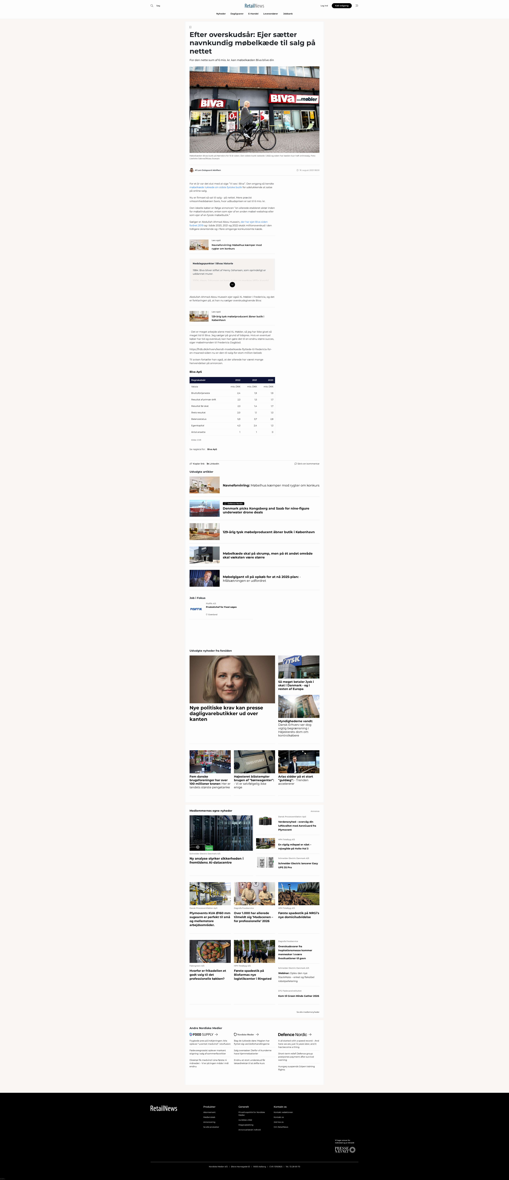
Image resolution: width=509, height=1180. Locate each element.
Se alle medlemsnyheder (308, 1012)
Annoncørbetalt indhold (249, 1130)
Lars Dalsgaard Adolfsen (209, 170)
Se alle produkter (211, 1127)
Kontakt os (279, 1117)
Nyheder (221, 13)
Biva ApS (212, 449)
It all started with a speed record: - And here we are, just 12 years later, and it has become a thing (298, 1043)
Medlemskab (209, 1117)
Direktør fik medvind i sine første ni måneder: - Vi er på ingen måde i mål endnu (209, 1063)
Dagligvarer (237, 13)
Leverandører (270, 13)
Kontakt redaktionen (283, 1112)
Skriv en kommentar (308, 463)
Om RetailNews (281, 1127)
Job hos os (279, 1122)
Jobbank (288, 13)
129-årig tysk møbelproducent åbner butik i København (238, 318)
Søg (158, 6)
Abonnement (209, 1112)
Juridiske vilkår (245, 1120)
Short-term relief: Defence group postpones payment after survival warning (296, 1056)
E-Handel (253, 13)
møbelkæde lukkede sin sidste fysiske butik (216, 187)
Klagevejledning (245, 1125)
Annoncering (209, 1122)
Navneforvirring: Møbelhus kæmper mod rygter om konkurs (237, 247)
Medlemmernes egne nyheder (211, 810)
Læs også (216, 240)
